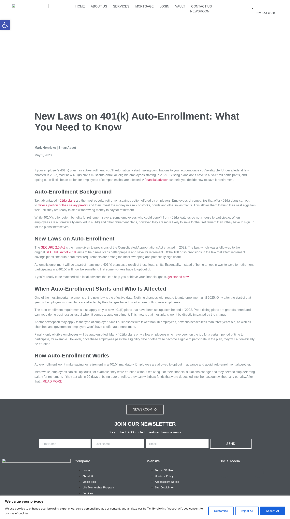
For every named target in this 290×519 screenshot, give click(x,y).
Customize (221, 510)
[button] (5, 25)
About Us (99, 6)
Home (80, 6)
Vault (180, 6)
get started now (178, 277)
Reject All (247, 510)
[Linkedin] (227, 11)
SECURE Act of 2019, (61, 252)
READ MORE (52, 381)
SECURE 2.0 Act (53, 247)
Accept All (272, 510)
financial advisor (156, 179)
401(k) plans (66, 200)
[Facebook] (239, 11)
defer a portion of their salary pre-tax (63, 205)
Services (121, 6)
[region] (145, 507)
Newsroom (200, 11)
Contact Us (201, 6)
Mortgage (144, 6)
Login (164, 6)
